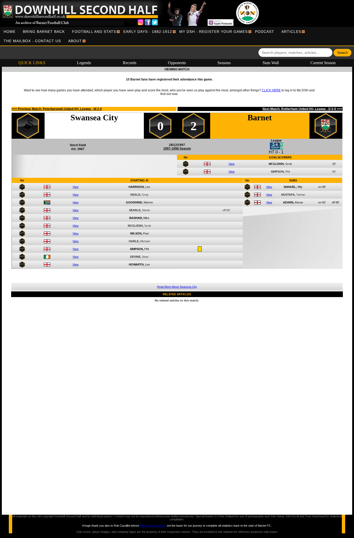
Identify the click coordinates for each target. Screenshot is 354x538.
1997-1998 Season (177, 148)
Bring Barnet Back (44, 32)
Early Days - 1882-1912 (147, 32)
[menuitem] (9, 31)
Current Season (323, 63)
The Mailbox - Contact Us (32, 41)
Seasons (224, 63)
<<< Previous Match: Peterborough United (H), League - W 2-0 (57, 109)
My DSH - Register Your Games (213, 32)
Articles (291, 32)
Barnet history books (153, 525)
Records (129, 63)
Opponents (177, 63)
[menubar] (177, 36)
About (75, 41)
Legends (84, 63)
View (232, 163)
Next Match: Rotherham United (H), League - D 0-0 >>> (302, 109)
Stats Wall (271, 63)
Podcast (264, 32)
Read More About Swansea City (177, 286)
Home (10, 32)
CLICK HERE (271, 90)
